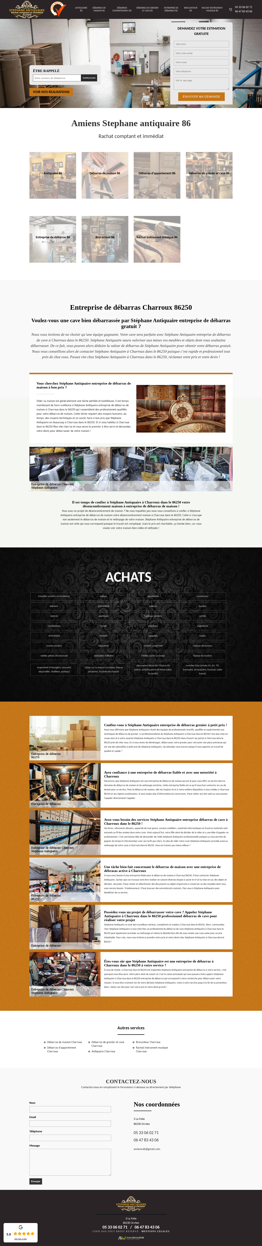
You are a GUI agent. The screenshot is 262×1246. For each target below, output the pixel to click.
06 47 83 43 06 (243, 11)
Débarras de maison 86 (99, 9)
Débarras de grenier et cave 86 (147, 9)
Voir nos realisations (51, 92)
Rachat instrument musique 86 (212, 9)
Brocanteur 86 (190, 9)
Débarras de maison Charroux (64, 1042)
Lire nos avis (20, 1239)
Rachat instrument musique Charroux (152, 1049)
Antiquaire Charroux (103, 1051)
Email (32, 1117)
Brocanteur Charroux (148, 1042)
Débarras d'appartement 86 (122, 9)
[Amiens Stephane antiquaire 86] (29, 9)
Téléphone (35, 1131)
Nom (32, 1103)
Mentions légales (156, 1231)
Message (34, 1145)
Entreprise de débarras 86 (171, 9)
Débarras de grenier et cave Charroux (108, 1044)
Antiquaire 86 (81, 9)
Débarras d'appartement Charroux (61, 1049)
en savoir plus (53, 197)
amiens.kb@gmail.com (147, 1149)
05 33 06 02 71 (243, 7)
